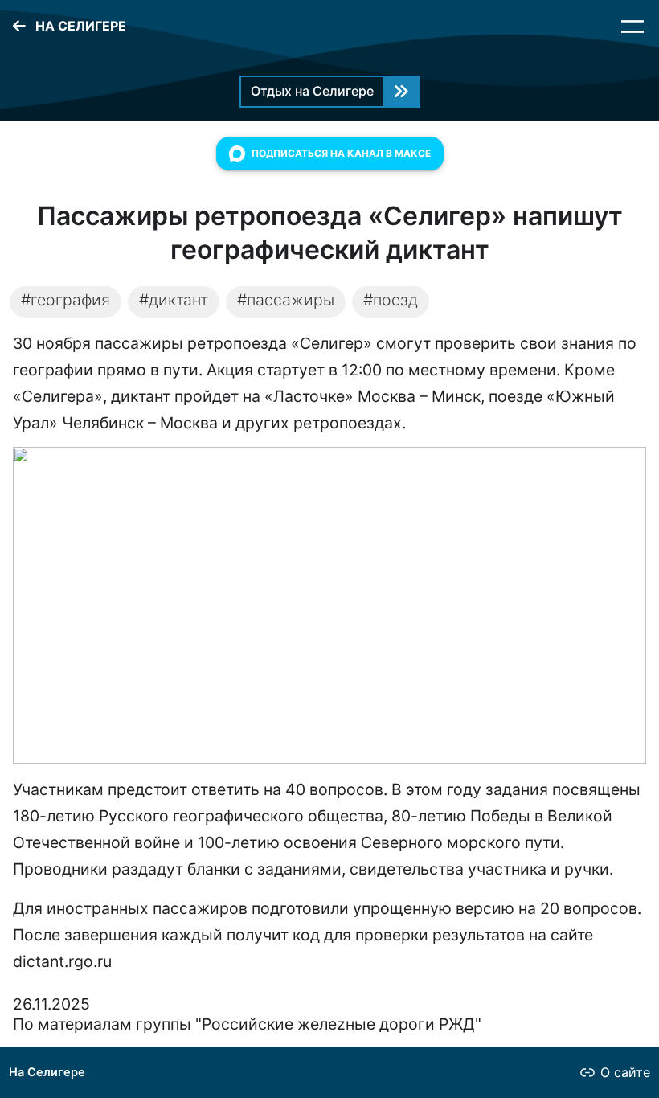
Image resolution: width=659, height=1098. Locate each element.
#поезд (390, 299)
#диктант (173, 299)
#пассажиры (285, 299)
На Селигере (47, 1072)
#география (65, 299)
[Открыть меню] (632, 26)
